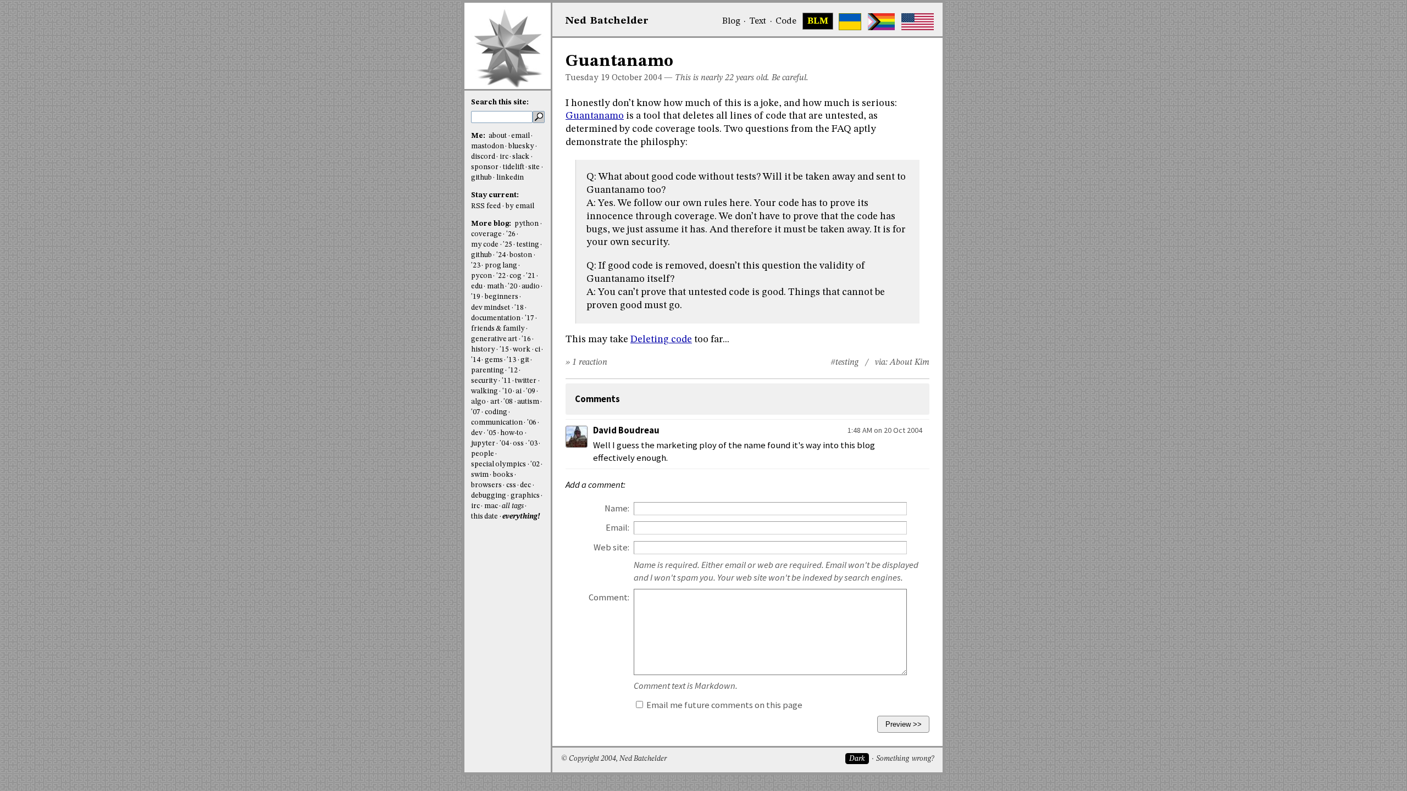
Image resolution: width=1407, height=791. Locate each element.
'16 (526, 339)
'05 (491, 433)
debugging (488, 495)
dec (525, 485)
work (521, 349)
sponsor (484, 167)
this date (484, 516)
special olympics (498, 464)
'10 (507, 391)
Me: (479, 136)
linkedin (510, 177)
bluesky (521, 146)
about (498, 136)
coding (496, 412)
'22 (501, 276)
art (495, 401)
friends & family (498, 328)
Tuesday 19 (588, 78)
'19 (475, 296)
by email (520, 206)
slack (520, 156)
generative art (494, 339)
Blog (731, 21)
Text (757, 21)
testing (528, 244)
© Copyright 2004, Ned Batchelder (614, 758)
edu (477, 286)
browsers (486, 485)
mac (491, 506)
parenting (487, 370)
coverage (486, 234)
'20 (512, 286)
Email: (617, 527)
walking (484, 391)
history (483, 349)
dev (477, 433)
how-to (511, 433)
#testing (844, 362)
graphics (525, 495)
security (484, 381)
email (520, 136)
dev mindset (490, 307)
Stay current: (495, 195)
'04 (504, 443)
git (524, 360)
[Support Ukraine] (850, 21)
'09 (530, 391)
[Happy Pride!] (881, 21)
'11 (506, 381)
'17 (529, 318)
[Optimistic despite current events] (917, 21)
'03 (533, 443)
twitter (525, 381)
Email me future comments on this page (723, 705)
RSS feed (486, 206)
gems (494, 360)
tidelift (513, 167)
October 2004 (637, 78)
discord (483, 156)
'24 (501, 255)
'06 (531, 422)
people (482, 454)
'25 (507, 244)
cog (515, 276)
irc (504, 156)
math (495, 286)
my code (484, 244)
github (481, 177)
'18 (519, 307)
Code (785, 21)
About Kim (909, 362)
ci (537, 349)
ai (519, 391)
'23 (475, 265)
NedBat (607, 20)
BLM (817, 21)
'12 (513, 370)
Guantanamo (595, 116)
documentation (495, 318)
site (534, 167)
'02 (535, 464)
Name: (617, 508)
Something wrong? (905, 758)
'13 (511, 360)
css (511, 485)
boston (520, 255)
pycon (481, 276)
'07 (475, 412)
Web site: (611, 547)
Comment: (609, 597)
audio (531, 286)
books (503, 474)
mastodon (487, 146)
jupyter (483, 443)
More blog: (492, 223)
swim (480, 474)
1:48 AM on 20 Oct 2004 (884, 430)
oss (518, 443)
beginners (501, 296)
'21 (530, 276)
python (526, 223)
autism (528, 401)
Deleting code (661, 339)
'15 (504, 349)
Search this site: (500, 102)
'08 (508, 401)
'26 (511, 234)
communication (497, 422)
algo (478, 401)
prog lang (501, 265)
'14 (475, 360)
